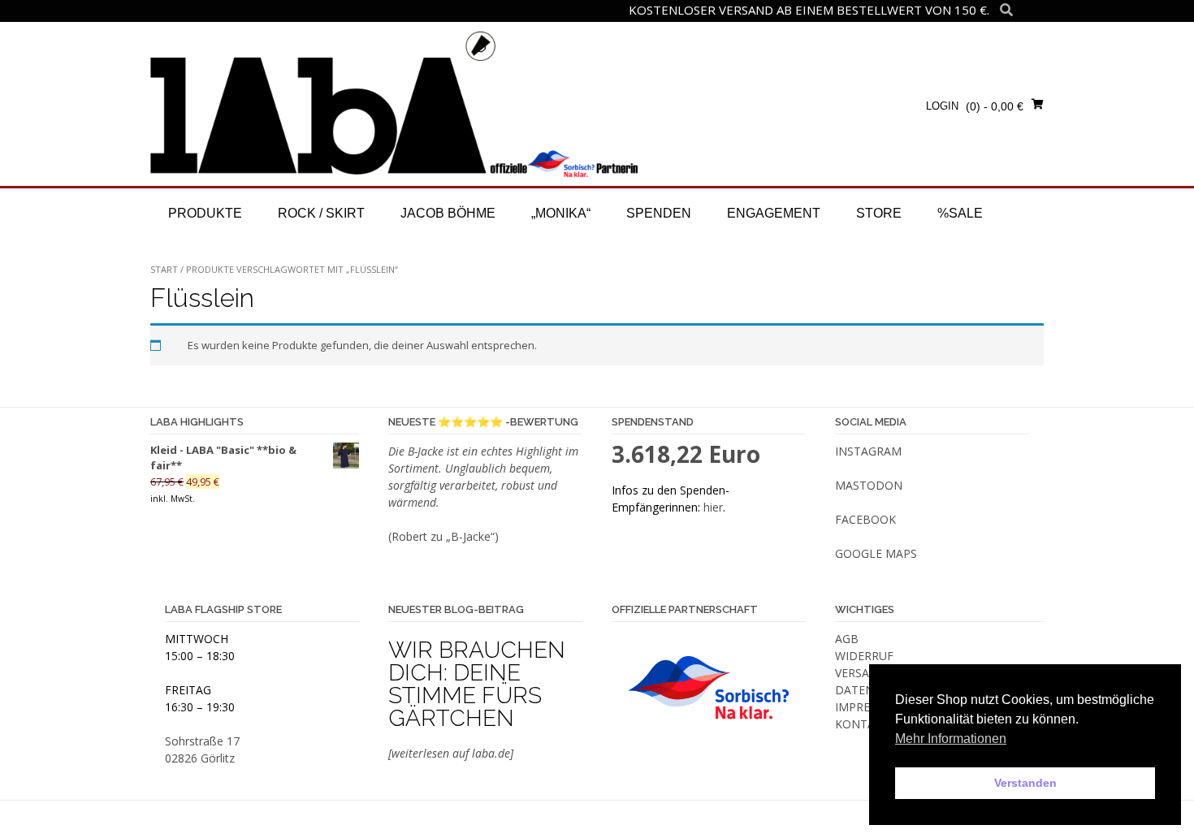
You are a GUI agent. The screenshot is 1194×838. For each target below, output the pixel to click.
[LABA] (394, 103)
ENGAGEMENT (773, 213)
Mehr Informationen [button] (950, 738)
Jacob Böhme (447, 213)
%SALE (960, 213)
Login (942, 106)
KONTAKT (862, 724)
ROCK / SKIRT (321, 213)
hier (713, 507)
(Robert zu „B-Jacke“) (443, 536)
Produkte (205, 213)
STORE (879, 213)
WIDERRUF (864, 655)
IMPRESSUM (868, 707)
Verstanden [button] (1025, 782)
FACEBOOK (865, 519)
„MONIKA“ (561, 213)
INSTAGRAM (868, 451)
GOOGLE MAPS (876, 553)
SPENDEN (658, 213)
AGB (847, 638)
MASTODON (868, 485)
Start (164, 269)
